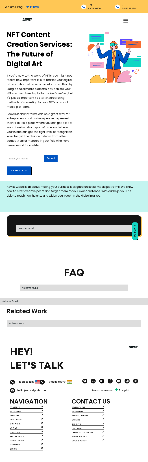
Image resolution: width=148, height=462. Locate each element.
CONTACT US (19, 170)
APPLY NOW (32, 6)
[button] (125, 20)
